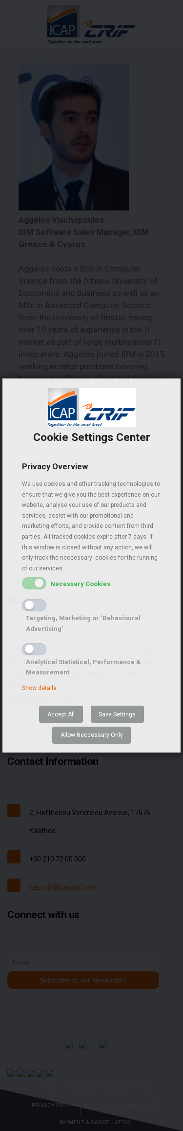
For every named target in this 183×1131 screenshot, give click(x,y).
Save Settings (117, 714)
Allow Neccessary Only (92, 735)
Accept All (61, 714)
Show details (39, 688)
